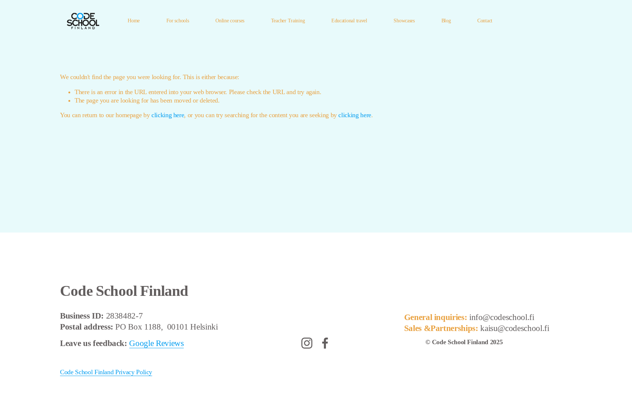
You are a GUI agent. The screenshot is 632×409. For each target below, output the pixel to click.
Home (134, 20)
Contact (484, 20)
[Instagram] (307, 343)
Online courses (229, 20)
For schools (177, 20)
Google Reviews (156, 343)
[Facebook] (325, 343)
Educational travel (349, 20)
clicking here (167, 115)
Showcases (404, 20)
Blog (446, 20)
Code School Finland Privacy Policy (106, 372)
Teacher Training (288, 20)
